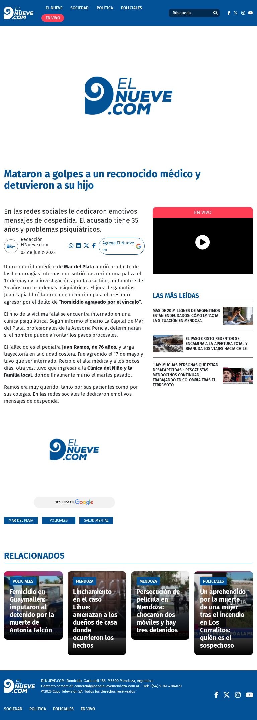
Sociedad (79, 8)
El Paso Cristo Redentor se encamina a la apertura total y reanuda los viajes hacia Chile (217, 343)
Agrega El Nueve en (118, 246)
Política (105, 8)
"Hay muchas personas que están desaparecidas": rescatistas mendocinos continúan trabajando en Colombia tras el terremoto (185, 375)
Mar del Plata (21, 520)
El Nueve (54, 8)
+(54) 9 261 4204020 (166, 686)
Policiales (131, 8)
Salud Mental (96, 520)
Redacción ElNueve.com (34, 242)
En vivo (53, 18)
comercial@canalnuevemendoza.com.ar (106, 686)
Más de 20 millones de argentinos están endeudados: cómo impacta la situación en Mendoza (186, 315)
